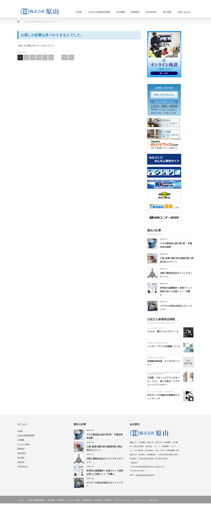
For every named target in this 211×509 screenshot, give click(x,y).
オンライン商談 (23, 444)
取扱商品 (135, 12)
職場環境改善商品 (162, 343)
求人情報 (167, 12)
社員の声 (20, 462)
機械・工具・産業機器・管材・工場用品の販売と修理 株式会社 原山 (165, 507)
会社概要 (120, 12)
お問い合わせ (183, 12)
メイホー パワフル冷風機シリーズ (163, 346)
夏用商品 (150, 343)
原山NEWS (151, 12)
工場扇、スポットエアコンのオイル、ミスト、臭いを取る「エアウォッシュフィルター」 (163, 381)
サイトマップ (140, 500)
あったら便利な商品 (154, 328)
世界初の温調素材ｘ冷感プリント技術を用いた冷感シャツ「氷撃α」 (176, 291)
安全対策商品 (160, 358)
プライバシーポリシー (122, 500)
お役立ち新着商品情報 (99, 12)
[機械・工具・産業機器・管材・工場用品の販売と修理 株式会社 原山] (40, 11)
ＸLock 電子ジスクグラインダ (162, 331)
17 (65, 57)
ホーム (21, 500)
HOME (79, 12)
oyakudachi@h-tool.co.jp (144, 475)
